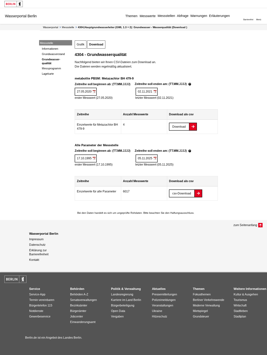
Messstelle (68, 27)
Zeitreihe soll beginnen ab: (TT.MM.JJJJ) (133, 84)
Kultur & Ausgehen (246, 294)
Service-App (37, 294)
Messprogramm (51, 68)
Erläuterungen (219, 16)
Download (96, 44)
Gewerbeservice (39, 316)
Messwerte (148, 16)
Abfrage (182, 16)
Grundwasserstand (53, 54)
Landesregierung (122, 294)
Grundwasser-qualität (51, 61)
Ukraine (157, 311)
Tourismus (240, 299)
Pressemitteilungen (164, 294)
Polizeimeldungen (164, 299)
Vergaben (117, 316)
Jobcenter (76, 316)
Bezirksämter (78, 305)
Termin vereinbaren (41, 299)
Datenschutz (37, 244)
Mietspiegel (200, 311)
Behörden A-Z (79, 294)
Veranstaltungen (162, 305)
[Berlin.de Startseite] (13, 4)
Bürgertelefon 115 (40, 305)
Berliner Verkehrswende (208, 299)
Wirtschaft (240, 305)
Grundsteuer (201, 316)
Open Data (118, 311)
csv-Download (181, 193)
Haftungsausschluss (182, 212)
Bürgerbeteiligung (122, 305)
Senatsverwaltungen (83, 299)
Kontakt (34, 259)
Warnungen (198, 16)
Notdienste (36, 311)
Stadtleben (241, 311)
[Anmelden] (234, 16)
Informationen (50, 48)
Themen (131, 16)
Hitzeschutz (159, 316)
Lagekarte (48, 73)
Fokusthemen (202, 294)
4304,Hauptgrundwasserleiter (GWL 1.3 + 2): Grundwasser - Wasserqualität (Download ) (132, 27)
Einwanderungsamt (82, 322)
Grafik (80, 44)
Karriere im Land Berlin (126, 299)
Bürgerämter (78, 311)
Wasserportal (50, 27)
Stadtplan (240, 316)
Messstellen (166, 16)
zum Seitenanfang (245, 225)
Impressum (36, 239)
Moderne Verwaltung (206, 305)
